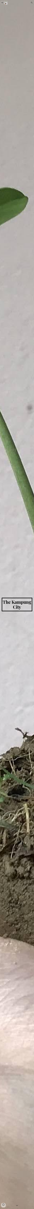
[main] (17, 604)
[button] (2, 2)
